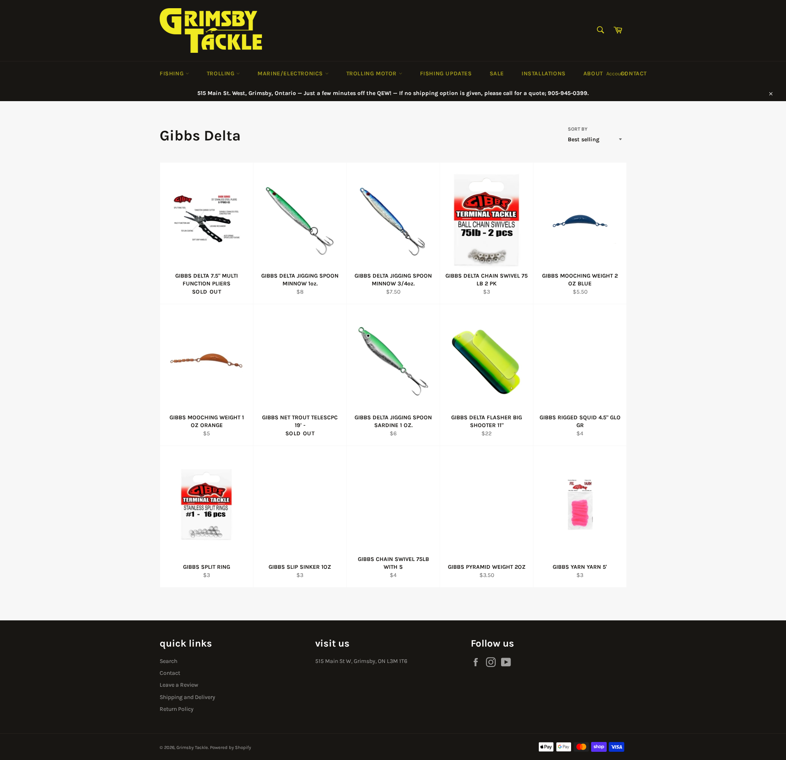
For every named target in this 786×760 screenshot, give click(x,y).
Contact (634, 73)
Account (616, 73)
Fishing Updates (446, 73)
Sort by (577, 129)
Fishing (172, 73)
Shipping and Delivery (187, 697)
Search (168, 661)
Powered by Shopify (230, 747)
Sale (497, 73)
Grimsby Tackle (192, 747)
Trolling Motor (372, 73)
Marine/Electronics (291, 73)
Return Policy (177, 709)
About (593, 73)
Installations (544, 73)
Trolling (221, 73)
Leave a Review (179, 684)
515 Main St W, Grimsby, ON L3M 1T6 (361, 661)
